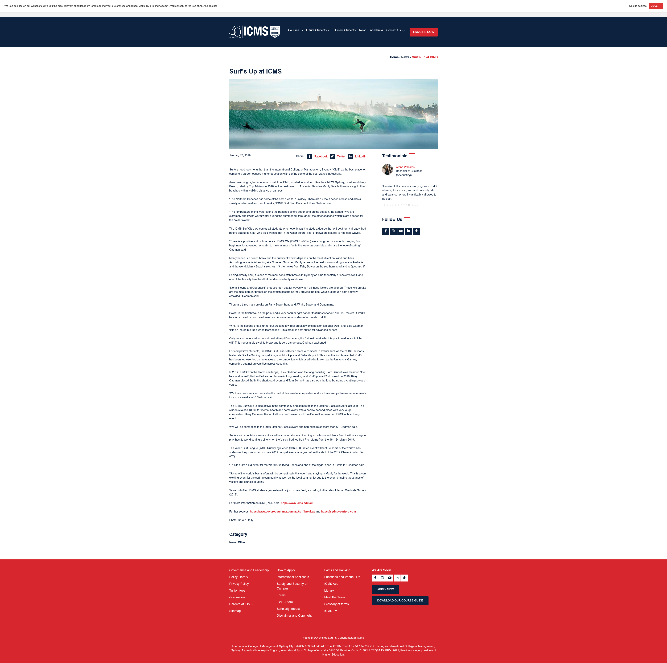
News (363, 30)
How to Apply (286, 570)
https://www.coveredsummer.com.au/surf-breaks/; (282, 511)
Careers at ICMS (241, 604)
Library (329, 590)
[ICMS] (254, 32)
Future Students (316, 30)
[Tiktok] (416, 231)
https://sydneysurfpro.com (338, 511)
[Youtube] (400, 231)
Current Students (345, 30)
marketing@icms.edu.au (318, 638)
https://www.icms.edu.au (297, 503)
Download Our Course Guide (400, 600)
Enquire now (423, 32)
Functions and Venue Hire (342, 577)
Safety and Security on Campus (292, 586)
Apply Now (385, 589)
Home (394, 57)
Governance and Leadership (249, 570)
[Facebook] (385, 231)
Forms (281, 595)
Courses (293, 30)
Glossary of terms (336, 604)
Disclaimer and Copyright (294, 615)
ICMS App (331, 583)
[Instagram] (393, 231)
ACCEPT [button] (656, 6)
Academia (376, 30)
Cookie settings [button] (638, 6)
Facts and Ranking (337, 570)
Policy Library (238, 577)
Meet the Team (334, 597)
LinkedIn (360, 156)
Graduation (237, 597)
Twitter (341, 156)
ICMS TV (330, 611)
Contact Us (393, 30)
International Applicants (293, 577)
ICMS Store (285, 602)
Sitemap (235, 611)
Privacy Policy (239, 583)
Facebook (321, 156)
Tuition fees (237, 590)
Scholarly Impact (288, 609)
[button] (384, 205)
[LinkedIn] (408, 231)
